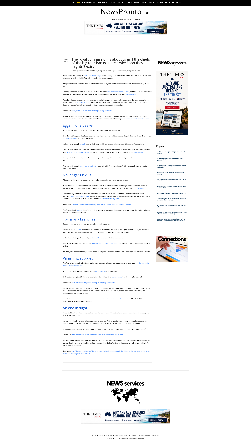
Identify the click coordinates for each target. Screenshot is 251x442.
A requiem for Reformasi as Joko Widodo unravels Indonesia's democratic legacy (171, 199)
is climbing (141, 188)
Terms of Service (144, 435)
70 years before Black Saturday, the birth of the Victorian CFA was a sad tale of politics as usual (171, 219)
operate (78, 230)
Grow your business (121, 435)
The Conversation (89, 3)
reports (79, 210)
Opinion (112, 3)
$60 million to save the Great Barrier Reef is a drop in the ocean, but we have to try (172, 213)
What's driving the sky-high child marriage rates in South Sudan (171, 166)
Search (178, 3)
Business (121, 3)
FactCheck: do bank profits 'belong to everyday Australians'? (94, 282)
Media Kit (155, 435)
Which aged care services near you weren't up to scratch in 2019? (171, 187)
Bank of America (98, 238)
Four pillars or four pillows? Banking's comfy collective (91, 111)
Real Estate (169, 3)
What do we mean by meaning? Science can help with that (171, 152)
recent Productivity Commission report (106, 299)
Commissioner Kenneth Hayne (118, 92)
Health (144, 3)
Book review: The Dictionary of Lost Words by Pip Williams (171, 206)
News (78, 3)
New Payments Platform (80, 196)
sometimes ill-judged (70, 138)
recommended (100, 271)
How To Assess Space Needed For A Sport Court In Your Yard (171, 180)
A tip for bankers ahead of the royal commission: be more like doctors (97, 335)
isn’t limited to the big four (109, 199)
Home (72, 3)
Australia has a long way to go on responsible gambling (170, 173)
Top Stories (102, 3)
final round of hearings (92, 75)
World (129, 3)
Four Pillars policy (83, 102)
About (94, 435)
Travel (151, 3)
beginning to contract (88, 166)
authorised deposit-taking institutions (106, 243)
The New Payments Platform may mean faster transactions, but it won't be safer (101, 204)
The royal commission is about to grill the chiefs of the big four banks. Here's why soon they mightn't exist (111, 63)
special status (131, 94)
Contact (133, 435)
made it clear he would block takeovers (135, 119)
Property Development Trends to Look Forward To (171, 193)
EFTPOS (95, 232)
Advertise (109, 435)
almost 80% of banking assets (78, 152)
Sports (136, 3)
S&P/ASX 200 (138, 152)
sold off (82, 144)
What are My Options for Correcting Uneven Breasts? (170, 159)
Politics (160, 3)
